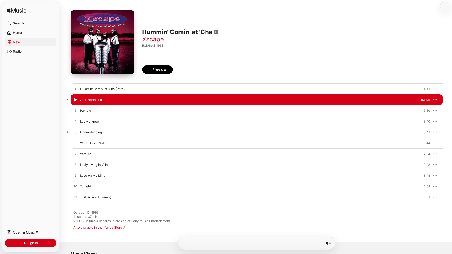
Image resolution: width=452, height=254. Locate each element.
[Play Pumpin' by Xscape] (75, 111)
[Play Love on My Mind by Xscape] (75, 176)
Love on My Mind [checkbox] (92, 175)
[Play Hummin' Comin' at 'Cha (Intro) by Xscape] (75, 89)
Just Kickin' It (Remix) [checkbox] (95, 197)
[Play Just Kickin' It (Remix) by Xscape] (75, 197)
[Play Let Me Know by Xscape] (75, 121)
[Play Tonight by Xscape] (75, 186)
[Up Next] (321, 243)
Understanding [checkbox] (91, 132)
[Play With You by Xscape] (75, 154)
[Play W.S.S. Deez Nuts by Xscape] (75, 143)
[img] (16, 10)
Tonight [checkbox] (85, 186)
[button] (30, 23)
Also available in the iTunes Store (97, 227)
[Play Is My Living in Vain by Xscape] (75, 165)
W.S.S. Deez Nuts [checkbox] (93, 143)
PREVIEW (425, 88)
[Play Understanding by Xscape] (75, 132)
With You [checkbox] (86, 154)
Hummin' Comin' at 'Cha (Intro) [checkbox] (102, 89)
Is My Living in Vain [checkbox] (94, 165)
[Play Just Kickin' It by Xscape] (75, 100)
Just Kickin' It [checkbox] (89, 100)
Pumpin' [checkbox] (86, 110)
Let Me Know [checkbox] (90, 121)
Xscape (153, 39)
